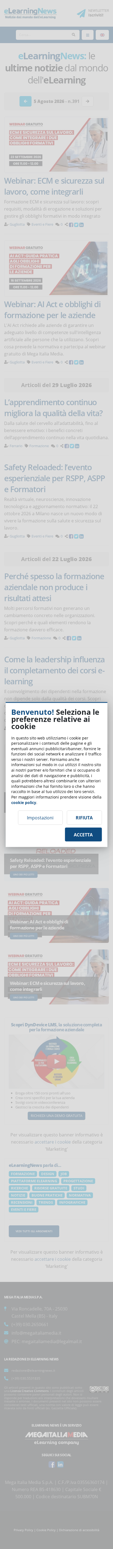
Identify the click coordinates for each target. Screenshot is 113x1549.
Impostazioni (40, 818)
